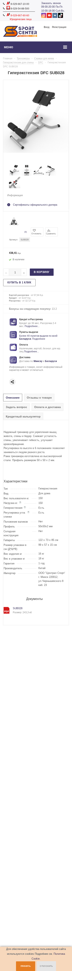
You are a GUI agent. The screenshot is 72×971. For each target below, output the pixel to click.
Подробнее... (32, 326)
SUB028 (17, 608)
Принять (26, 966)
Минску (38, 361)
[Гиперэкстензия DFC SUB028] (14, 174)
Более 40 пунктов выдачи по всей (38, 335)
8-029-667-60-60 (19, 15)
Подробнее (38, 338)
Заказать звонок (51, 3)
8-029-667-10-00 (19, 4)
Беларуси (25, 338)
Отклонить (46, 966)
